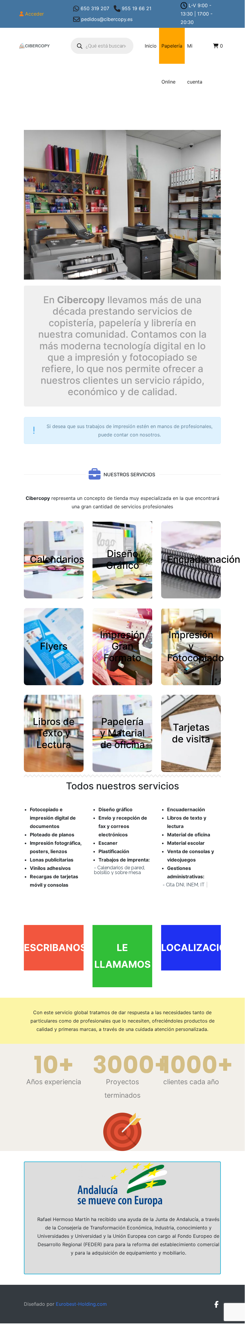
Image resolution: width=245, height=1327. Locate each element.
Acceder (34, 14)
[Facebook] (216, 1304)
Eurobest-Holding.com (81, 1304)
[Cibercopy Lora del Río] (34, 46)
